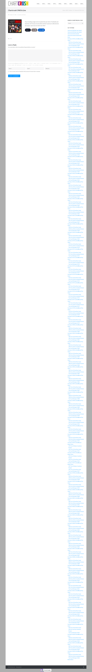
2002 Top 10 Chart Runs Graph (74, 509)
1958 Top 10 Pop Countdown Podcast (76, 153)
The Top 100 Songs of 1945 (74, 54)
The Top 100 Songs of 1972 (74, 264)
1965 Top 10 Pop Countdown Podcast (76, 203)
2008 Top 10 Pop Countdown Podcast (76, 562)
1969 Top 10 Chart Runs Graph (74, 235)
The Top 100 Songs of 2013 (74, 605)
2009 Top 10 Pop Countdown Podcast (76, 570)
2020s (81, 3)
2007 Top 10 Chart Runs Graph (74, 551)
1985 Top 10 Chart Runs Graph (74, 370)
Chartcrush (13, 667)
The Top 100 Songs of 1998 (74, 479)
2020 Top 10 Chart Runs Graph (74, 654)
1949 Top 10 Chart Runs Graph (74, 84)
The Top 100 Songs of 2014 (74, 614)
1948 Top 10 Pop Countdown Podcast (76, 77)
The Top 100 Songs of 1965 (74, 205)
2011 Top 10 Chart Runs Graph (74, 585)
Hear (27, 30)
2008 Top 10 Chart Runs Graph (74, 560)
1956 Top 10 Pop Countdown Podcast (76, 144)
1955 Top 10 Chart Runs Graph (74, 134)
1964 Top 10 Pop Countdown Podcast (76, 195)
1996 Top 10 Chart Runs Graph (74, 459)
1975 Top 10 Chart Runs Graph (74, 286)
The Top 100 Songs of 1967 (74, 222)
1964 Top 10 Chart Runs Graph (74, 193)
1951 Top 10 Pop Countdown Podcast (76, 102)
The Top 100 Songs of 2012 (74, 597)
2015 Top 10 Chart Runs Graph (74, 619)
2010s (76, 3)
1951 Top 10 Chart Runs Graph (74, 101)
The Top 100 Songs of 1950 (74, 96)
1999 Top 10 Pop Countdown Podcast (76, 486)
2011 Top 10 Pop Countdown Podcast (76, 587)
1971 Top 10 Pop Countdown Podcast (76, 254)
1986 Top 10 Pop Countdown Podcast (76, 380)
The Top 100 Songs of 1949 (74, 87)
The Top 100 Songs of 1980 (74, 331)
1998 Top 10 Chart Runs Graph (74, 476)
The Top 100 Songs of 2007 (74, 555)
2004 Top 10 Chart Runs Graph (74, 526)
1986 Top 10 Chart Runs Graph (74, 378)
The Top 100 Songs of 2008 (74, 563)
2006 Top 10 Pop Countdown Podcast (76, 545)
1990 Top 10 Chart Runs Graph (74, 412)
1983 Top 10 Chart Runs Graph (74, 353)
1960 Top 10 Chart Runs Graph (74, 168)
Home (64, 10)
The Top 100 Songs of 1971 (74, 255)
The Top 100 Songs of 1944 (74, 45)
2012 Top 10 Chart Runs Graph (74, 594)
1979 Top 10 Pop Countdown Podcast (76, 321)
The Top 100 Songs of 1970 (74, 247)
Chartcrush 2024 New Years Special (75, 30)
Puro (20, 667)
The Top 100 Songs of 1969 (74, 239)
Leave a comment (22, 14)
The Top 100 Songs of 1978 (74, 314)
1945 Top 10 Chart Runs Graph (74, 50)
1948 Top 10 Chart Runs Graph (74, 75)
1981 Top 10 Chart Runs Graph (74, 336)
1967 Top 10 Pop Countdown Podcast (76, 220)
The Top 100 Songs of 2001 (74, 504)
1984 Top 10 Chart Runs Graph (74, 361)
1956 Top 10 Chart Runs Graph (74, 143)
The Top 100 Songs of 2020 (74, 657)
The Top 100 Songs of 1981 (74, 340)
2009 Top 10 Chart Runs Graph (74, 568)
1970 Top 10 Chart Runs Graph (74, 244)
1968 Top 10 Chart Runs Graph (74, 227)
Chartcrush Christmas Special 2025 (74, 35)
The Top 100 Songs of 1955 (74, 138)
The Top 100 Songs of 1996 (74, 461)
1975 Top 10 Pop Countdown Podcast (76, 287)
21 (73, 10)
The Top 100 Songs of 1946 (74, 62)
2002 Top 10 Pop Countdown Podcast (76, 511)
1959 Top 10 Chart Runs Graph (74, 159)
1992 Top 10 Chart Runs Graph (74, 420)
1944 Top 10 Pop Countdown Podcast (76, 43)
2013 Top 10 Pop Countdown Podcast (76, 604)
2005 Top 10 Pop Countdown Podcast (76, 536)
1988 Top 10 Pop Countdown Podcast (76, 397)
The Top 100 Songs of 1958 (74, 154)
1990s (65, 3)
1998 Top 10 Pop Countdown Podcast (76, 477)
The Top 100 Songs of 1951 (74, 104)
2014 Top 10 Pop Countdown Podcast (76, 612)
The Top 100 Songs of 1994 (74, 440)
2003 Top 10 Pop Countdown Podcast (76, 520)
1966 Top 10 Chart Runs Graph (74, 210)
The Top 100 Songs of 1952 (74, 112)
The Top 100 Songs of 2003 (74, 521)
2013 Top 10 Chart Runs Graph (74, 602)
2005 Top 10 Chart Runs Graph (74, 535)
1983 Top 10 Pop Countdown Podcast (76, 355)
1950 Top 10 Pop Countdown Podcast (76, 94)
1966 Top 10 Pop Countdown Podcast (76, 212)
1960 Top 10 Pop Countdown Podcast (76, 170)
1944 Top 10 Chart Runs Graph (74, 42)
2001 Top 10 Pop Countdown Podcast (76, 503)
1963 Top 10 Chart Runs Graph (74, 185)
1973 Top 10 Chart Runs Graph (74, 269)
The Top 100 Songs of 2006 (74, 546)
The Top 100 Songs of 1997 (74, 471)
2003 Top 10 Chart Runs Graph (74, 518)
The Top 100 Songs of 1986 (74, 382)
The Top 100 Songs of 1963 (74, 188)
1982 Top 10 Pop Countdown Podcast (76, 346)
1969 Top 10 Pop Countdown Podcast (76, 237)
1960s (49, 3)
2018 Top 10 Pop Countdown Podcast (76, 639)
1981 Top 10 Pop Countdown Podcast (76, 338)
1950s (43, 3)
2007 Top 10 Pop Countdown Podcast (76, 553)
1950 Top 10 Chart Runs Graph (74, 92)
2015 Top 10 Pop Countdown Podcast (76, 620)
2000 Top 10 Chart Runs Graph (74, 493)
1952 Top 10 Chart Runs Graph (74, 109)
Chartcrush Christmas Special (73, 33)
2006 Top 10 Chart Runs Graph (74, 543)
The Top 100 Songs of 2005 (74, 538)
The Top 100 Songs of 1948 (74, 79)
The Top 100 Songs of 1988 (74, 398)
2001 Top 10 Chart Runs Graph (74, 501)
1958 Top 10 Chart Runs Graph (74, 151)
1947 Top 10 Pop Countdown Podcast (76, 69)
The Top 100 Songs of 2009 (74, 572)
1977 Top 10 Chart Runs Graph (74, 302)
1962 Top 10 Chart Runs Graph (74, 176)
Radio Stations (70, 659)
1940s (38, 3)
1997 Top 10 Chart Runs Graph (74, 469)
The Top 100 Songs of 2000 (74, 496)
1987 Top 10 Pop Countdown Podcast (76, 388)
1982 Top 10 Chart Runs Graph (74, 345)
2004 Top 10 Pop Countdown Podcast (76, 528)
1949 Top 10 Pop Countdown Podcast (76, 85)
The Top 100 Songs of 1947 (74, 70)
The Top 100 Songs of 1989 (74, 407)
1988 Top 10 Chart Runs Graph (74, 395)
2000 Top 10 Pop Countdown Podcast (76, 494)
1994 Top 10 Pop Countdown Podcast (76, 439)
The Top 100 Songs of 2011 (74, 588)
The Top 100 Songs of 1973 (74, 272)
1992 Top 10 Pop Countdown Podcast (76, 422)
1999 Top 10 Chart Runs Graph (74, 484)
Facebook (83, 667)
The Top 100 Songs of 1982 (74, 348)
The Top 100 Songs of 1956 (74, 146)
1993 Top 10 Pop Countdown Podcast (76, 430)
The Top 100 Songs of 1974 (74, 281)
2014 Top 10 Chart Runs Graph (74, 610)
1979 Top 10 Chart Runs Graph (74, 319)
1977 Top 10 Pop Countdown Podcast (76, 304)
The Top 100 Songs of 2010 (74, 580)
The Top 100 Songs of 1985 (74, 373)
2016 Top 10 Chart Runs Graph (74, 627)
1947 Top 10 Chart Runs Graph (74, 67)
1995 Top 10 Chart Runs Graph (74, 449)
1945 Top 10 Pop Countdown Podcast (76, 52)
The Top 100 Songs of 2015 (74, 622)
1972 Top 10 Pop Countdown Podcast (76, 262)
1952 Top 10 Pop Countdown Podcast (76, 111)
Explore (41, 30)
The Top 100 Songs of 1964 (74, 197)
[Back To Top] (88, 668)
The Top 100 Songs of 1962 (74, 180)
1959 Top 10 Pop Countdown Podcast (76, 161)
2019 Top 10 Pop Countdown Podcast (76, 647)
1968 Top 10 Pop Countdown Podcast (76, 228)
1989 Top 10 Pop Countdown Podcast (76, 405)
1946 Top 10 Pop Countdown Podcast (76, 60)
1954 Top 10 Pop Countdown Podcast (76, 128)
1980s (60, 3)
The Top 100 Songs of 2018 (74, 641)
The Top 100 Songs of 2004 (74, 530)
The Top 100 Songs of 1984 (74, 365)
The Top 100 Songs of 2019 (74, 649)
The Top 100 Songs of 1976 (74, 297)
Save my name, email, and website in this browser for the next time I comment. (25, 71)
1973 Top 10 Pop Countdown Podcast (76, 271)
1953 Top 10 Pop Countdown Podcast (76, 119)
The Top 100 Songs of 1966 (74, 213)
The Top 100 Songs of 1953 (74, 121)
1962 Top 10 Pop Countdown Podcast (76, 178)
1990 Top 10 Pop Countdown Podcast (76, 414)
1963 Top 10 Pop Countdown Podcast (76, 186)
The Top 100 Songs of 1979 (74, 323)
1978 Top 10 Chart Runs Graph (74, 311)
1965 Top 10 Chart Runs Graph (74, 202)
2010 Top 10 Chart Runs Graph (74, 577)
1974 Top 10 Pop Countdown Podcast (76, 279)
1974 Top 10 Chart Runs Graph (74, 277)
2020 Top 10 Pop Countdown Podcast (76, 656)
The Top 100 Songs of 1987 (74, 390)
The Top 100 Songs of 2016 (74, 632)
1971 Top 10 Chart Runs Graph (74, 252)
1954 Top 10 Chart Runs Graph (74, 126)
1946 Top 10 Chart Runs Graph (74, 59)
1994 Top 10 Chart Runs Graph (74, 437)
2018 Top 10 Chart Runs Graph (74, 637)
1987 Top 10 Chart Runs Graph (74, 387)
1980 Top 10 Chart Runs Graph (74, 328)
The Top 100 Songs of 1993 (74, 432)
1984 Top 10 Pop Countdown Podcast (76, 363)
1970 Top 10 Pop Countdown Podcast (76, 245)
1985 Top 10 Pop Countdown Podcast (76, 371)
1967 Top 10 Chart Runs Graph (74, 218)
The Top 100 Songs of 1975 (74, 289)
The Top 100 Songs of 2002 (74, 513)
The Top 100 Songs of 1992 (74, 424)
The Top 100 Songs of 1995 (74, 451)
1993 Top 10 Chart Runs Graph (74, 429)
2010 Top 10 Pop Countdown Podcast (76, 578)
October (70, 10)
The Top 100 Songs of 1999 (74, 488)
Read (34, 30)
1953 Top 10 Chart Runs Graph (74, 117)
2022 (67, 10)
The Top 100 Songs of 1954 (74, 129)
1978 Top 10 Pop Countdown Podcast (76, 313)
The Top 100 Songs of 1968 (74, 230)
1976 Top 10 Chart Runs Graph (74, 294)
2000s (70, 3)
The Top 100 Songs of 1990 (74, 415)
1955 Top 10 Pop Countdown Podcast (76, 136)
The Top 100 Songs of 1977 (74, 306)
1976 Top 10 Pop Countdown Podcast (76, 296)
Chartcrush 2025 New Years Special (75, 32)
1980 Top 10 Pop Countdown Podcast (76, 329)
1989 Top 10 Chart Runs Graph (74, 403)
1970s (54, 3)
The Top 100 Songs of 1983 (74, 356)
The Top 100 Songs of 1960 (74, 171)
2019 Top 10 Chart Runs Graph (74, 646)
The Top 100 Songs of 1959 (74, 163)
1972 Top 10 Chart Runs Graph (74, 260)
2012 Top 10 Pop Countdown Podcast (76, 595)
